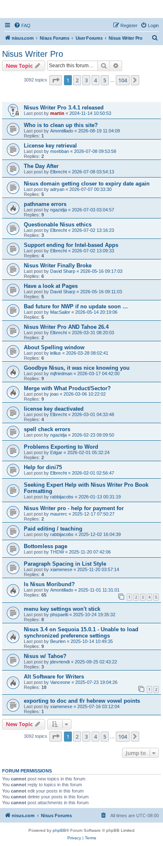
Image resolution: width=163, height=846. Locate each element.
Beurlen (58, 641)
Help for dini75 (43, 467)
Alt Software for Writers (54, 676)
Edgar (56, 452)
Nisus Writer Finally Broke (58, 265)
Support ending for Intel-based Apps (71, 245)
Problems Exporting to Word (61, 447)
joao (54, 393)
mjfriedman (61, 373)
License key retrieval (50, 145)
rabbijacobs (62, 496)
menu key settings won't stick (62, 609)
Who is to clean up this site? (61, 125)
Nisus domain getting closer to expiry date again (87, 183)
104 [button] (122, 80)
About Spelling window (54, 347)
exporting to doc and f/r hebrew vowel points (82, 701)
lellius (55, 353)
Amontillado (61, 130)
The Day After (41, 166)
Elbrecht (58, 171)
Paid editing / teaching (53, 529)
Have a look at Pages (51, 286)
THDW (57, 551)
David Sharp (62, 271)
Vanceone (60, 682)
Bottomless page (45, 546)
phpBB (59, 830)
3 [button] (86, 80)
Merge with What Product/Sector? (67, 388)
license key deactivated (54, 409)
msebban (59, 151)
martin (57, 113)
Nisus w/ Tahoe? (45, 656)
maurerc (58, 513)
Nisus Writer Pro (32, 53)
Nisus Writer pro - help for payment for (74, 508)
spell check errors (47, 429)
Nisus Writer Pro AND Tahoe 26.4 (66, 327)
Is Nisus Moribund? (49, 584)
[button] (55, 80)
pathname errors (45, 204)
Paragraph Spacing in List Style (65, 564)
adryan (57, 189)
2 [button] (77, 80)
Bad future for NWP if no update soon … (76, 306)
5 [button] (104, 80)
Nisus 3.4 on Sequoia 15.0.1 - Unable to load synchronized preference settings (81, 632)
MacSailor (60, 312)
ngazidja (58, 209)
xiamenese (61, 569)
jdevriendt (60, 661)
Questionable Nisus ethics (58, 224)
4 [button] (95, 80)
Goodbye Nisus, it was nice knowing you (77, 368)
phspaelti (59, 614)
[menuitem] (22, 25)
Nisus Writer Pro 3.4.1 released (64, 107)
